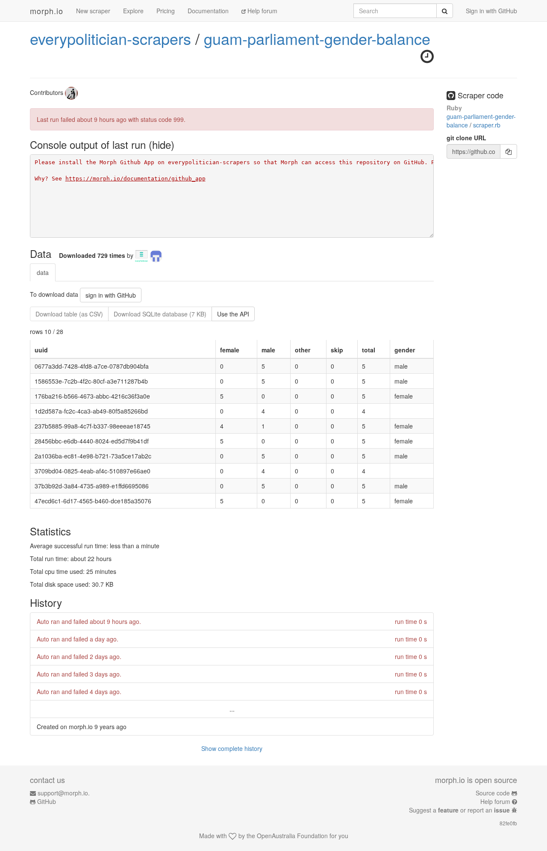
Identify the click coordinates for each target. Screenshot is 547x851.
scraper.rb (486, 125)
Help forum (261, 10)
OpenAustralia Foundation (292, 835)
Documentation (208, 10)
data (43, 272)
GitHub (46, 801)
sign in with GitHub (110, 295)
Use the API (233, 314)
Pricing (165, 10)
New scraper (93, 10)
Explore (133, 10)
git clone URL (466, 137)
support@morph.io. (64, 793)
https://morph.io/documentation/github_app (135, 178)
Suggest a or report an (459, 810)
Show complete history (231, 748)
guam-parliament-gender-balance (317, 38)
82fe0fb (508, 823)
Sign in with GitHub (491, 10)
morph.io (46, 10)
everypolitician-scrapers (110, 38)
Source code (493, 793)
